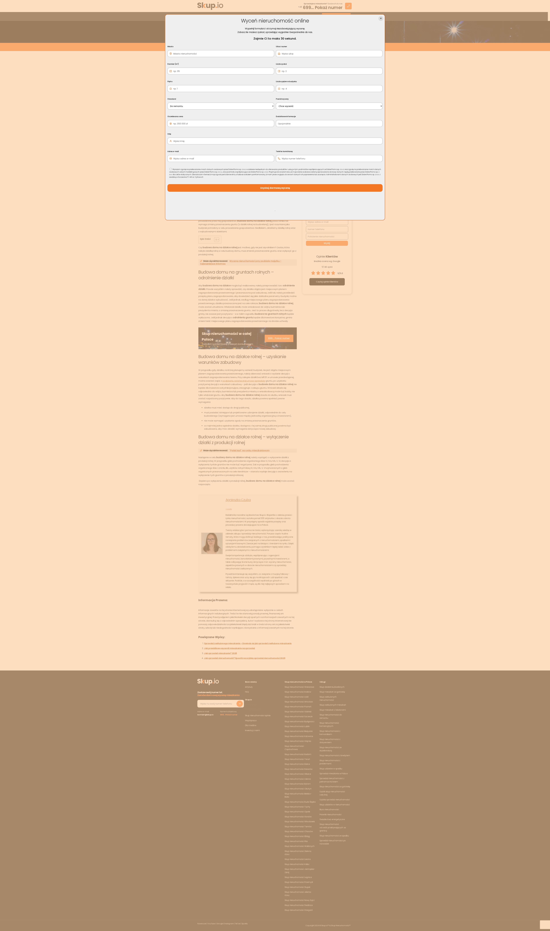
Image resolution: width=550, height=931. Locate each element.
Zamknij (380, 18)
